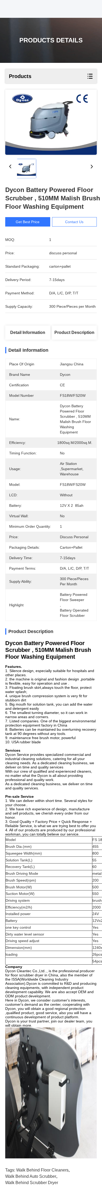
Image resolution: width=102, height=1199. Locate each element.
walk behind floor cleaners (42, 1170)
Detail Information (27, 332)
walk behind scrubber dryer (31, 1182)
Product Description (74, 332)
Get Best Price (27, 222)
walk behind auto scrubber (30, 1176)
